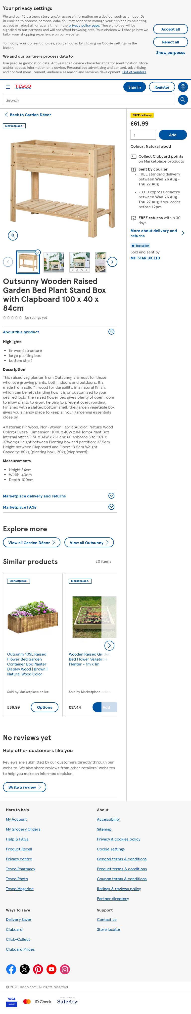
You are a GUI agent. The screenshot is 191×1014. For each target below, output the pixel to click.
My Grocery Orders (23, 829)
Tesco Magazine (20, 888)
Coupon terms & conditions (122, 878)
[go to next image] (112, 262)
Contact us (107, 919)
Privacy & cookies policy (118, 839)
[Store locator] (183, 87)
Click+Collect (18, 939)
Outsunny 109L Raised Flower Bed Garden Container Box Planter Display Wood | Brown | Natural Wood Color (27, 664)
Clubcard (14, 929)
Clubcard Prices (20, 949)
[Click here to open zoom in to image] (13, 236)
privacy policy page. (84, 25)
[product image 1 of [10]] (60, 188)
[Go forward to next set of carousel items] (109, 646)
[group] (33, 645)
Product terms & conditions (122, 869)
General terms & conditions (122, 859)
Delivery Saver (19, 919)
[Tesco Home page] (23, 87)
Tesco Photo (17, 878)
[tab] (28, 262)
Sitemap (104, 829)
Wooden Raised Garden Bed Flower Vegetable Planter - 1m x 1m (89, 659)
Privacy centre (19, 859)
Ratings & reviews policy (119, 888)
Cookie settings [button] (111, 849)
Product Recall (19, 849)
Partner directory (113, 898)
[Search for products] (183, 100)
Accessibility (108, 819)
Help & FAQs (17, 839)
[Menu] (8, 87)
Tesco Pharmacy (20, 869)
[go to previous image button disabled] (8, 262)
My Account (16, 819)
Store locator (109, 929)
